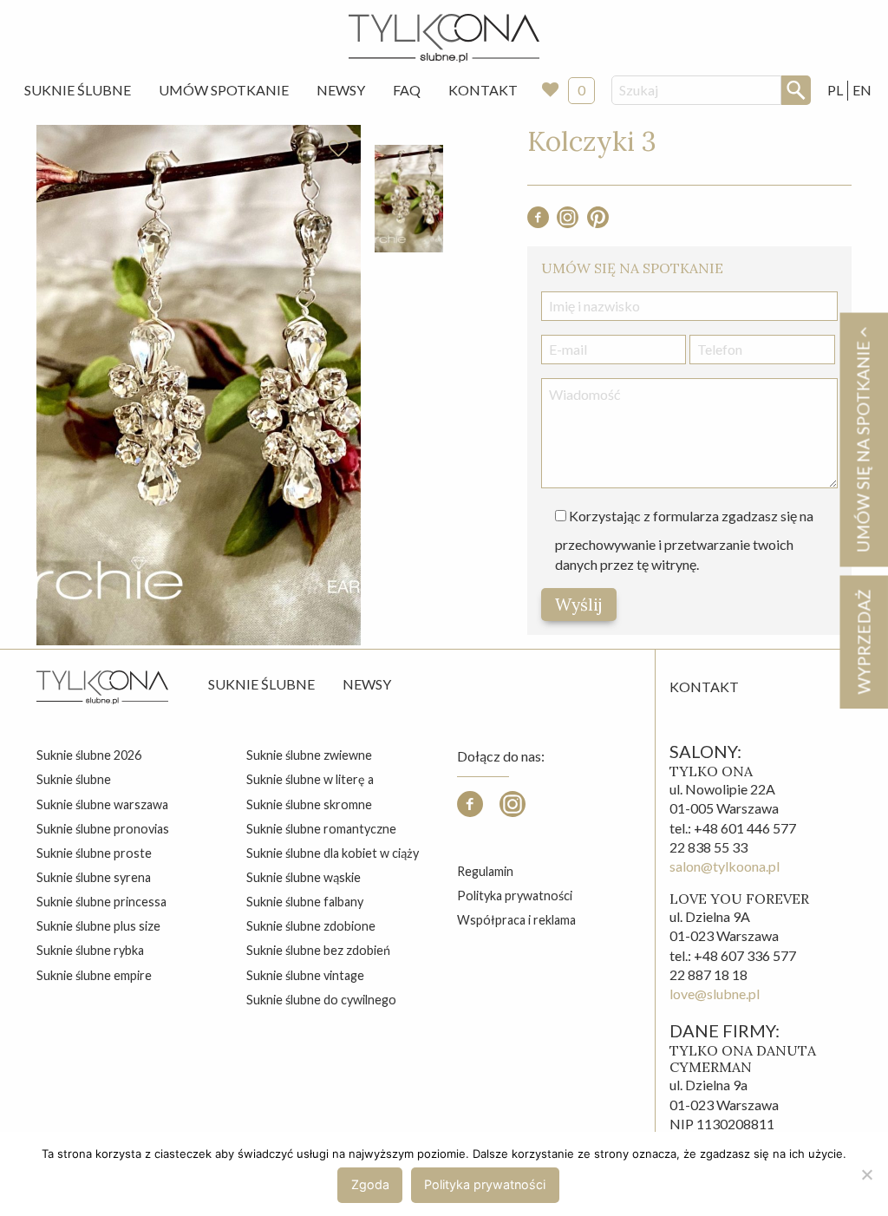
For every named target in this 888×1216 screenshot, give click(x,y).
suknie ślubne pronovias (102, 828)
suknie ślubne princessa (101, 901)
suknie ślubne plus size (98, 926)
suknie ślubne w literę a (310, 779)
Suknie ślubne (261, 684)
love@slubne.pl (714, 993)
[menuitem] (77, 90)
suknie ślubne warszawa (102, 804)
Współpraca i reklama (516, 919)
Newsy (341, 90)
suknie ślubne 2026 (88, 755)
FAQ (407, 90)
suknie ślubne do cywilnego (321, 999)
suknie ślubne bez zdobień (318, 950)
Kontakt (483, 90)
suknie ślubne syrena (93, 877)
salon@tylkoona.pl (724, 866)
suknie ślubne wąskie (303, 877)
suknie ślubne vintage (305, 975)
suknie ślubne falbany (304, 901)
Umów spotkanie (224, 90)
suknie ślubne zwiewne (309, 755)
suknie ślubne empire (94, 975)
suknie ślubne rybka (90, 950)
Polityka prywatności (514, 895)
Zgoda (370, 1184)
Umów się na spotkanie (863, 444)
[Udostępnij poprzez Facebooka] (538, 222)
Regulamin (485, 871)
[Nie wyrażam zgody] (866, 1174)
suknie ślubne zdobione (310, 926)
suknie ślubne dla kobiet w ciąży (332, 853)
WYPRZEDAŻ (863, 641)
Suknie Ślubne (77, 90)
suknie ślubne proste (94, 853)
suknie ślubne (73, 779)
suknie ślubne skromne (309, 804)
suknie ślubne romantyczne (321, 828)
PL (835, 90)
